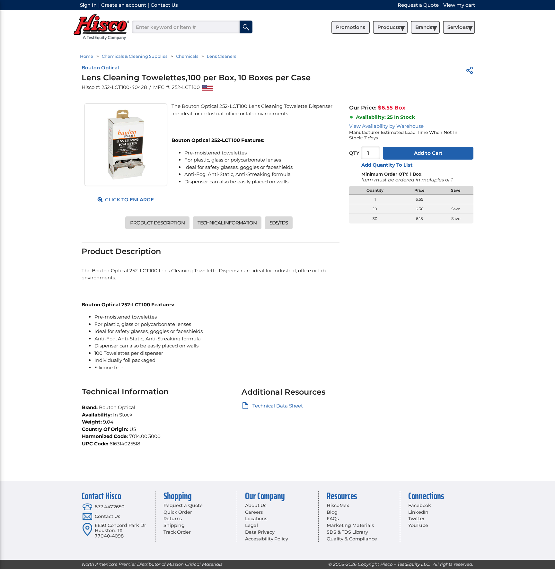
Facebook (419, 505)
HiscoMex (338, 505)
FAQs (333, 518)
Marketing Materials (350, 525)
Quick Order (177, 512)
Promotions (350, 27)
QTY (354, 153)
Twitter (416, 518)
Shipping (174, 525)
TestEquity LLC (413, 564)
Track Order (176, 532)
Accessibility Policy (266, 538)
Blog (332, 512)
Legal (251, 525)
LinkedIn (418, 512)
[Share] (469, 71)
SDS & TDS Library (347, 532)
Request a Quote (183, 505)
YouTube (418, 525)
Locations (256, 518)
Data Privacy (259, 532)
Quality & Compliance (352, 538)
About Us (255, 505)
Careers (254, 512)
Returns (172, 518)
